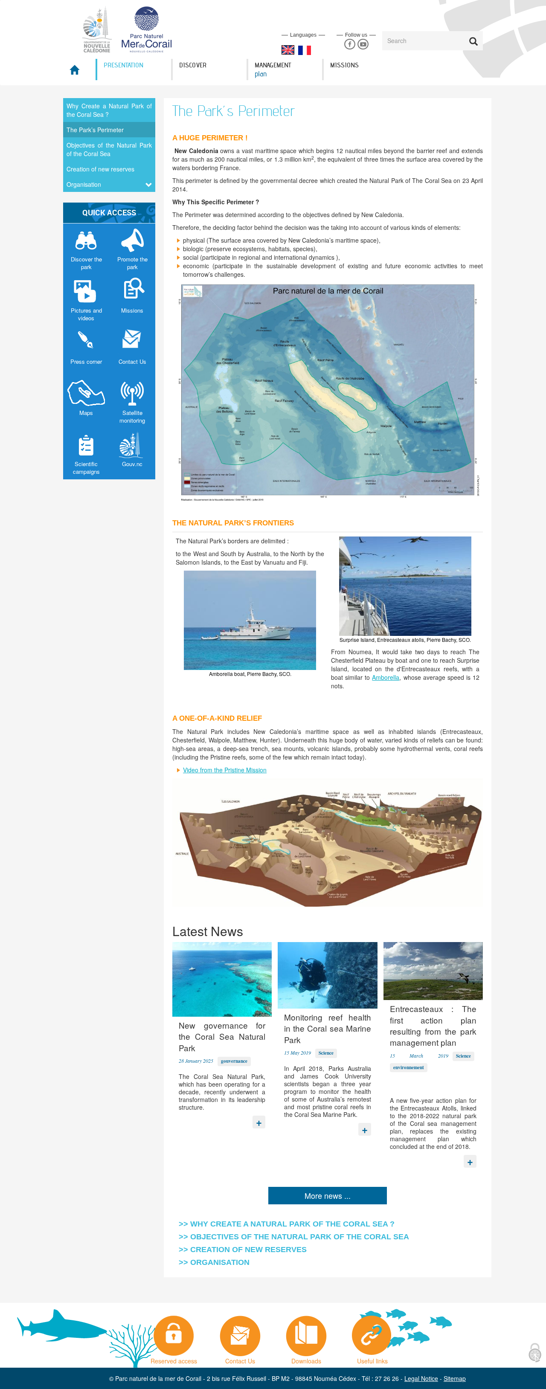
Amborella (385, 677)
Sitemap (455, 1378)
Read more (259, 1120)
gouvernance (234, 1061)
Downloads (306, 1359)
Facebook (349, 44)
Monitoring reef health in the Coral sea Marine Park (327, 1028)
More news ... (328, 1195)
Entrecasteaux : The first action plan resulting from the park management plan (433, 1025)
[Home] (132, 28)
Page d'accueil (79, 72)
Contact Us (240, 1359)
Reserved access (174, 1359)
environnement (408, 1067)
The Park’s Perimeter (95, 129)
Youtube (363, 44)
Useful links (372, 1359)
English (288, 50)
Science (326, 1053)
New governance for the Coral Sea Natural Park (222, 1036)
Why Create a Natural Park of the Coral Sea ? (109, 110)
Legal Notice (421, 1378)
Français (304, 50)
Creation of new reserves (100, 169)
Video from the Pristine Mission (225, 770)
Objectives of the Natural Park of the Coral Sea (109, 149)
